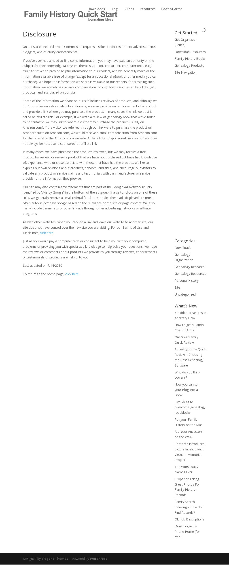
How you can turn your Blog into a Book (187, 389)
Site (177, 287)
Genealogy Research (189, 267)
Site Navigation (186, 72)
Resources (147, 9)
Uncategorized (185, 294)
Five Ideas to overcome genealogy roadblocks (190, 407)
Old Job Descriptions (189, 519)
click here (46, 233)
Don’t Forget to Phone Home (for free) (187, 531)
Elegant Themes (55, 558)
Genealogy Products (189, 65)
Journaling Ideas (100, 19)
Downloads (96, 9)
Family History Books (190, 58)
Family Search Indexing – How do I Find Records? (189, 507)
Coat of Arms (171, 9)
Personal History (187, 280)
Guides (128, 9)
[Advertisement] (190, 159)
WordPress (98, 558)
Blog (114, 9)
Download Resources (190, 52)
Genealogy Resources (190, 273)
